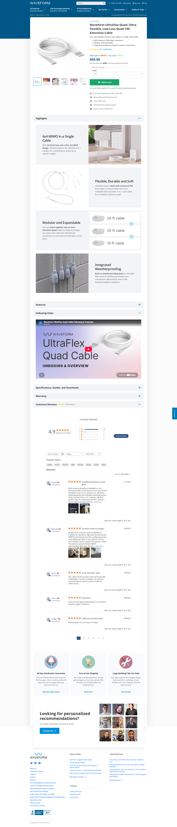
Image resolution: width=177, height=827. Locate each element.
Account (137, 3)
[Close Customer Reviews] (139, 404)
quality (49, 465)
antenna (80, 465)
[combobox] (74, 454)
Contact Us (48, 731)
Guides (32, 777)
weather (65, 465)
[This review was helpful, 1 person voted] (125, 565)
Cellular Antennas (76, 791)
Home (32, 15)
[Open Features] (139, 304)
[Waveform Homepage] (40, 3)
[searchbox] (53, 454)
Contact (128, 3)
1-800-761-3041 (116, 3)
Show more (50, 469)
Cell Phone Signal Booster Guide (41, 786)
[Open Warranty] (139, 396)
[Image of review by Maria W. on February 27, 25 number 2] (85, 553)
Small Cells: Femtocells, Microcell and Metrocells (47, 797)
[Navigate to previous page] (74, 638)
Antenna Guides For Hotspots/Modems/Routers (86, 770)
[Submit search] (103, 3)
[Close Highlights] (139, 118)
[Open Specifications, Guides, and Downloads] (139, 387)
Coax (47, 15)
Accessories (74, 797)
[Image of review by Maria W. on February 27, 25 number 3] (96, 553)
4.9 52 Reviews (105, 49)
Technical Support (36, 771)
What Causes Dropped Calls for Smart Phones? (86, 773)
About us (33, 768)
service (57, 465)
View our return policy (51, 692)
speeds (88, 465)
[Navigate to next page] (103, 638)
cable (73, 465)
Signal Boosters (75, 794)
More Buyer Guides (77, 777)
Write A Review (121, 436)
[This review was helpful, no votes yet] (125, 521)
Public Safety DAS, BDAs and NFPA (42, 794)
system (96, 465)
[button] (107, 93)
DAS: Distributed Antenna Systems (42, 788)
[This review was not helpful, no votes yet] (128, 521)
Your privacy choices (37, 806)
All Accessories (40, 15)
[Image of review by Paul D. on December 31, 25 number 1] (73, 508)
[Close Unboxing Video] (139, 313)
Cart (145, 3)
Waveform (95, 21)
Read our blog (115, 780)
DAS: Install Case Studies (39, 791)
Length (94, 70)
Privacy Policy (35, 803)
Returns (33, 780)
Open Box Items (35, 800)
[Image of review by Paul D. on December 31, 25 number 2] (85, 508)
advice (104, 465)
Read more (97, 502)
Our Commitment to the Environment (43, 783)
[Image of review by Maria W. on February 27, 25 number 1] (73, 553)
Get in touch (126, 692)
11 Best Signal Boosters (77, 762)
